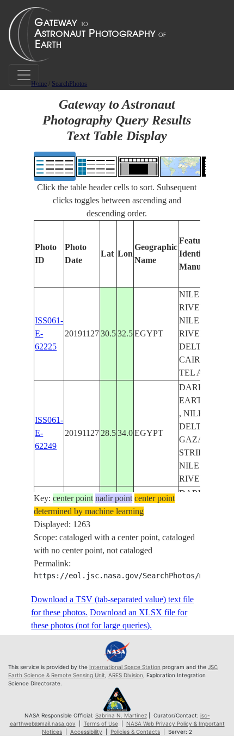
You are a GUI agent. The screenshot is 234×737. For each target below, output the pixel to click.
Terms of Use (101, 723)
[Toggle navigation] (24, 75)
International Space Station (125, 667)
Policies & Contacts (135, 731)
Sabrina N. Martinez (121, 715)
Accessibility (86, 731)
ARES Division (125, 675)
